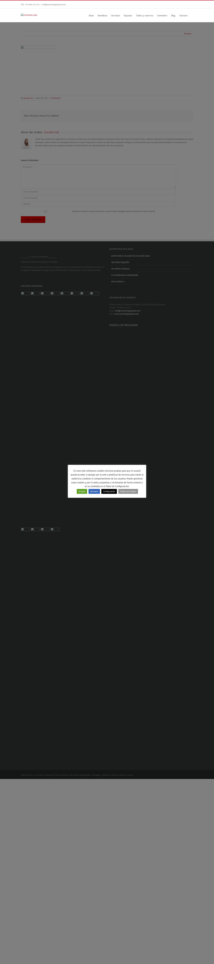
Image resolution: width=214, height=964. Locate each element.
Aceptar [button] (82, 491)
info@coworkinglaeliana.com (54, 4)
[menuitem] (93, 15)
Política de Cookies (128, 491)
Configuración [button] (109, 491)
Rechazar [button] (94, 491)
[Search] (192, 15)
